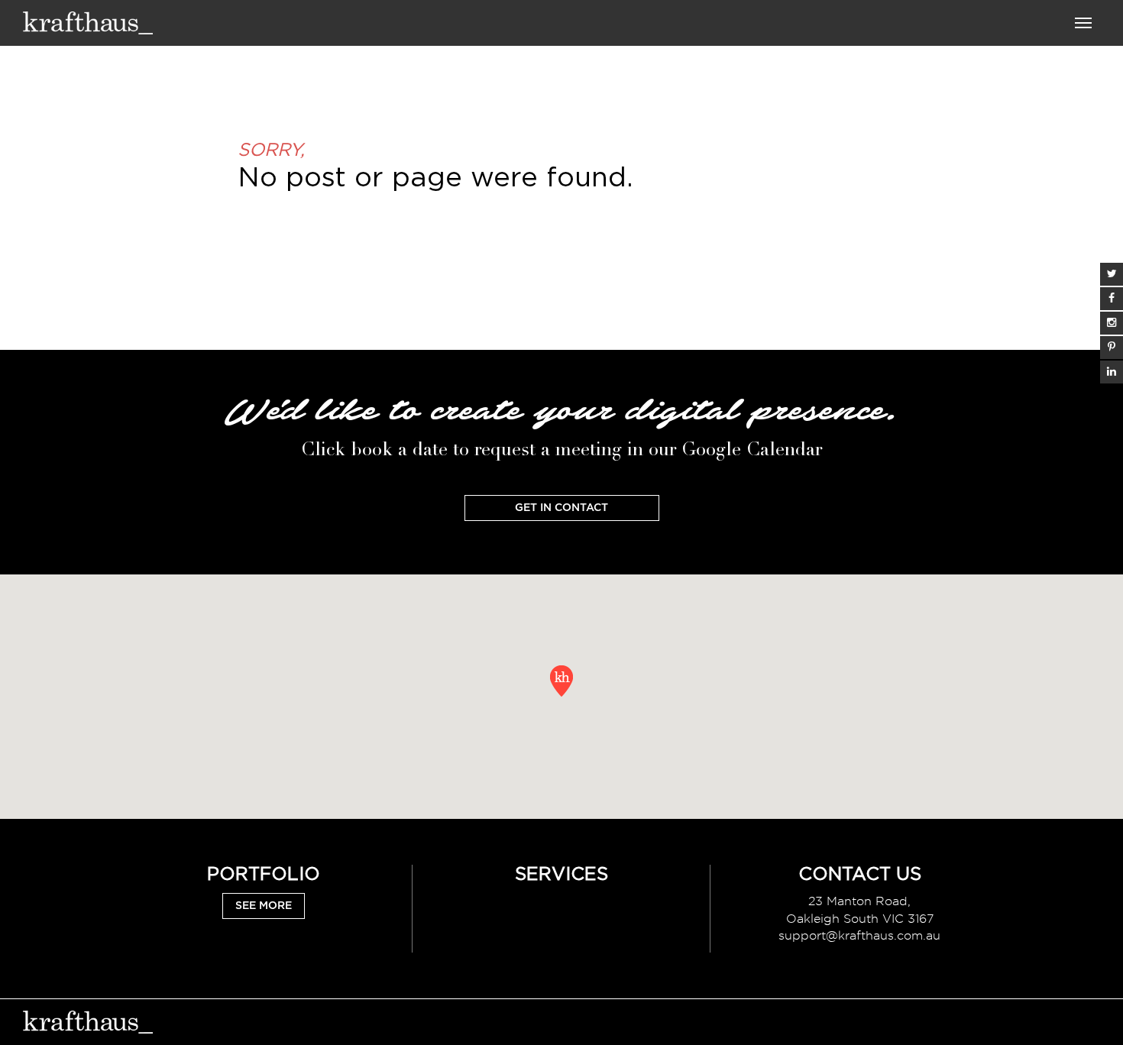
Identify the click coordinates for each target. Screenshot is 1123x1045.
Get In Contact (561, 508)
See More (263, 906)
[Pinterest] (1111, 347)
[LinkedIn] (1111, 372)
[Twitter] (1111, 274)
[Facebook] (1111, 298)
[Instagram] (1111, 323)
